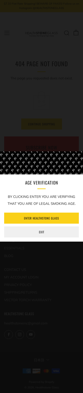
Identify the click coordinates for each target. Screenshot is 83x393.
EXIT (41, 232)
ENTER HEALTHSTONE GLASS (41, 218)
